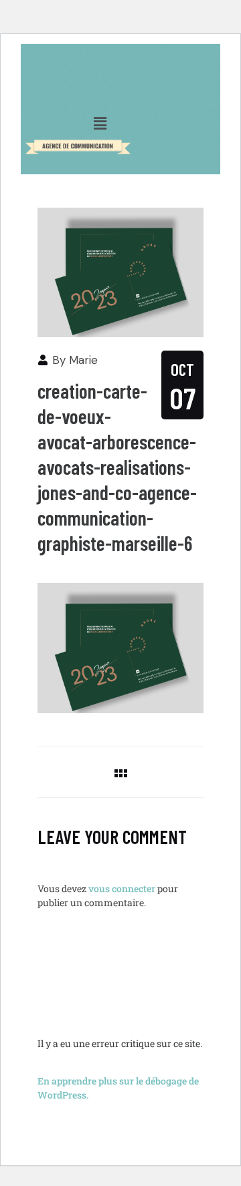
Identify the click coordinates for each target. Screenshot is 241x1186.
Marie (83, 360)
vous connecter (121, 888)
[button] (100, 123)
